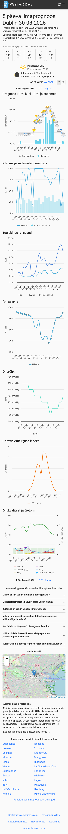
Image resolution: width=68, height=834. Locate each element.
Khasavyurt (40, 752)
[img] (34, 676)
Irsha (5, 780)
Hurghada (39, 761)
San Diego (40, 770)
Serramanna (9, 770)
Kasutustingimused (17, 821)
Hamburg (39, 789)
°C (59, 82)
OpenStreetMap (58, 697)
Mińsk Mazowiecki (44, 793)
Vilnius (6, 766)
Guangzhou (9, 743)
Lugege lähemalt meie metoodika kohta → (26, 731)
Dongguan (40, 757)
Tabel (51, 82)
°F (63, 82)
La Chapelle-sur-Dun (45, 766)
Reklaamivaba (38, 821)
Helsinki (7, 793)
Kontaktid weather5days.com (22, 815)
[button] (34, 673)
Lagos (37, 780)
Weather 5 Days (21, 4)
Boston (6, 775)
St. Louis (39, 748)
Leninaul (7, 748)
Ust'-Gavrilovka (11, 789)
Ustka (6, 761)
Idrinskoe (39, 743)
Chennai (7, 752)
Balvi (5, 784)
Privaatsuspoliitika (51, 815)
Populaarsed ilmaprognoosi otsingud (34, 799)
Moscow (7, 757)
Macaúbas (40, 784)
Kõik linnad (54, 821)
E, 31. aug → (45, 88)
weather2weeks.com (33, 828)
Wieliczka (39, 775)
